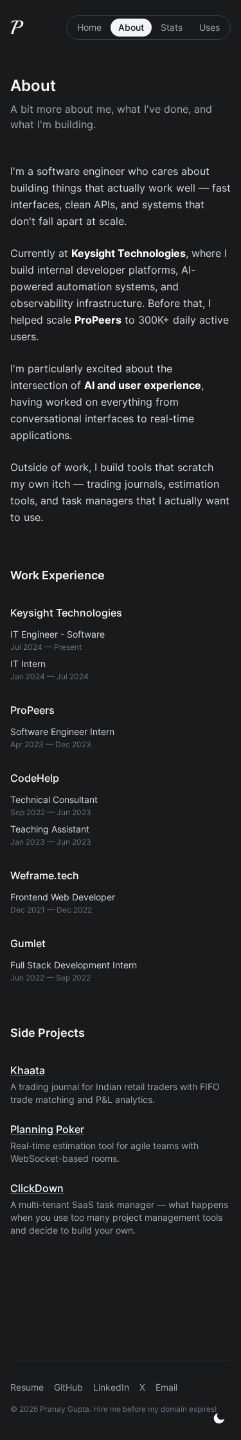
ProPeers (32, 710)
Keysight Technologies (66, 612)
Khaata (27, 1070)
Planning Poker (47, 1129)
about (131, 27)
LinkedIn (111, 1387)
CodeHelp (34, 778)
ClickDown (37, 1188)
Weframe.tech (44, 875)
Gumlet (28, 943)
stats (172, 27)
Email (166, 1387)
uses (209, 27)
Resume (27, 1387)
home (89, 27)
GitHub (68, 1387)
